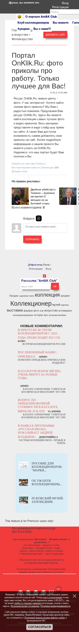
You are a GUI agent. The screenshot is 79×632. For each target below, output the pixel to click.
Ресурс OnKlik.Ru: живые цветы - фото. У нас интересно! (36, 100)
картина (65, 304)
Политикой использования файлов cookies (45, 617)
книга (31, 295)
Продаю (13, 295)
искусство (51, 310)
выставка (15, 309)
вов (42, 310)
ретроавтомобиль (57, 315)
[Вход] (39, 218)
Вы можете (60, 22)
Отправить (32, 239)
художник (23, 295)
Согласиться (39, 627)
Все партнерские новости (26, 167)
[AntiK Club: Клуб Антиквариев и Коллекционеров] (19, 17)
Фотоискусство (22, 39)
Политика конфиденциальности (55, 606)
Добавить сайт (55, 34)
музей (56, 304)
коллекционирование (23, 315)
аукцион (65, 295)
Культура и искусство (27, 32)
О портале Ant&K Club (41, 16)
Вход (66, 3)
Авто (46, 315)
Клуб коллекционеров (33, 22)
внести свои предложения (47, 559)
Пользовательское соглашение (25, 606)
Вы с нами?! (42, 28)
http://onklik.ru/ (38, 163)
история (38, 314)
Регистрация (61, 7)
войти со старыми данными (28, 603)
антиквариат (65, 310)
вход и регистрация (52, 597)
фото (36, 310)
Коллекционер (31, 302)
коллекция (47, 294)
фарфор (28, 310)
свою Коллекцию (32, 545)
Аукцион (23, 28)
